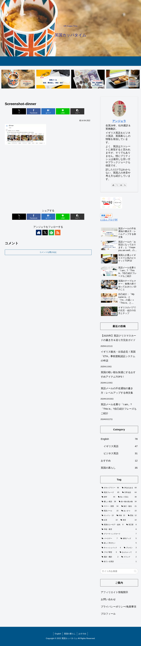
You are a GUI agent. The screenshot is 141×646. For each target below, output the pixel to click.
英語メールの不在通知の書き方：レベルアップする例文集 (117, 390)
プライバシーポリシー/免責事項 (118, 606)
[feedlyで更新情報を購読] (51, 232)
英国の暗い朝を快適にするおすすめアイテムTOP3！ (118, 374)
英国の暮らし (70, 634)
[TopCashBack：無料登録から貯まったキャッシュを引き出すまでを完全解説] (88, 79)
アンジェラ (119, 121)
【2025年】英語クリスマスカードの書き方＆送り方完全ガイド (118, 337)
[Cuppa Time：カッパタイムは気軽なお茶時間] (18, 79)
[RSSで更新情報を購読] (57, 232)
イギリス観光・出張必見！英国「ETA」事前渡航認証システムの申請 (118, 356)
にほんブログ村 (109, 219)
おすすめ (82, 634)
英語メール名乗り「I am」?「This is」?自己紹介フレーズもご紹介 (119, 409)
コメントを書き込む (48, 252)
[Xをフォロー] (45, 232)
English (58, 634)
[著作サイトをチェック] (38, 232)
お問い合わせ (108, 599)
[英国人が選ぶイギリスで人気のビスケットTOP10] (123, 79)
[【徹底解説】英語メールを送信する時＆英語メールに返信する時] (53, 79)
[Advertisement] (48, 178)
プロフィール (108, 613)
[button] (77, 111)
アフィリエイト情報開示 (114, 592)
